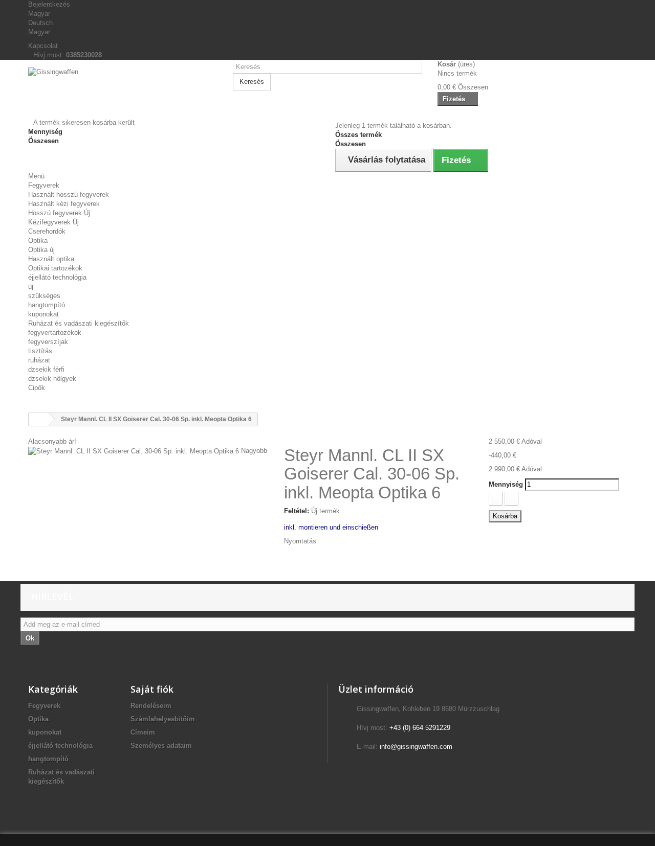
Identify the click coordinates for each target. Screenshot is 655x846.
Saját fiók (151, 689)
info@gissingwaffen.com (416, 746)
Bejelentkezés (49, 4)
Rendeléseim (150, 706)
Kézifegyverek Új (53, 222)
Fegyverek (43, 185)
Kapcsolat (43, 46)
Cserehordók (47, 231)
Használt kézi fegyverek (64, 204)
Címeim (142, 732)
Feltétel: (296, 511)
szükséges (44, 296)
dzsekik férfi (46, 369)
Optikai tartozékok (55, 268)
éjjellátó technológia (57, 277)
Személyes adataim (161, 745)
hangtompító (46, 305)
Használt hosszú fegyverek (68, 194)
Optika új (41, 250)
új (30, 286)
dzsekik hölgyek (52, 378)
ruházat (39, 360)
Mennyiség (506, 484)
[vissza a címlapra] (39, 419)
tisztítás (40, 351)
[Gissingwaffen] (122, 92)
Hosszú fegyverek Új (59, 213)
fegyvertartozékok (54, 332)
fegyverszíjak (48, 342)
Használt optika (51, 259)
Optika (38, 240)
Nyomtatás (300, 541)
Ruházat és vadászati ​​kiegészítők (78, 323)
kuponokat (43, 314)
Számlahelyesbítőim (162, 719)
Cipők (36, 388)
